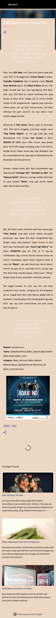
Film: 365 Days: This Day (12, 495)
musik (6, 426)
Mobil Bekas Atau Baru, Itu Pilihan (17, 588)
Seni (14, 426)
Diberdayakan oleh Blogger (30, 614)
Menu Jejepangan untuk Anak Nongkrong (20, 542)
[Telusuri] (52, 4)
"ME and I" (13, 4)
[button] (5, 33)
